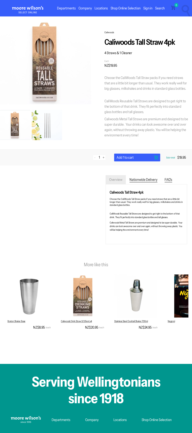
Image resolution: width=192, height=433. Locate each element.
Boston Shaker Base (16, 321)
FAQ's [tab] (168, 179)
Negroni (171, 321)
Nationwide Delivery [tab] (143, 179)
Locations (101, 8)
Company (85, 8)
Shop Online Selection (126, 8)
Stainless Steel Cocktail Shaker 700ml (131, 321)
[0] (173, 9)
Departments (66, 8)
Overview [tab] (115, 179)
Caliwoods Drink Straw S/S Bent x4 (76, 321)
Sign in (147, 8)
